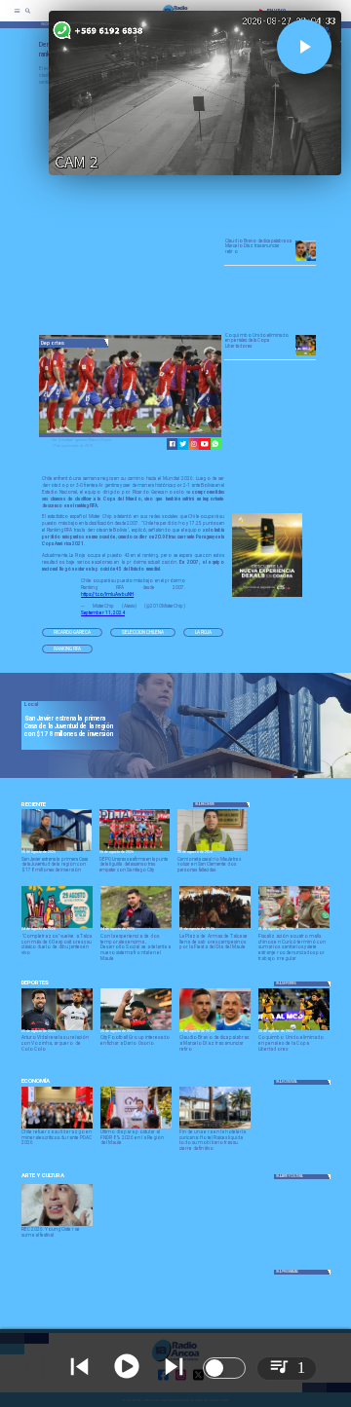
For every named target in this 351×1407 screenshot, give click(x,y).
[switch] (224, 1368)
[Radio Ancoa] (27, 17)
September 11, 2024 (103, 613)
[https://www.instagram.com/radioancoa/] (193, 443)
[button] (72, 632)
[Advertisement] (185, 211)
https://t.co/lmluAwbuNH (107, 594)
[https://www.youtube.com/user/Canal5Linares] (204, 443)
